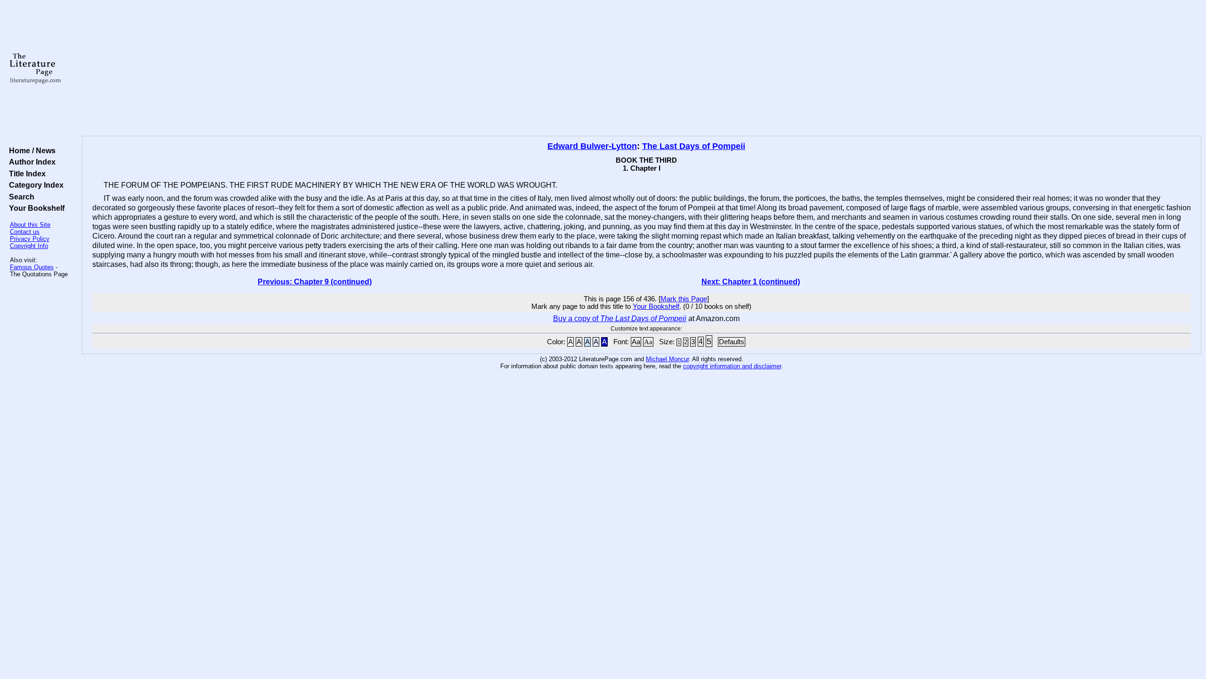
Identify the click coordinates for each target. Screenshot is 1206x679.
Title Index (25, 173)
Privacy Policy (29, 238)
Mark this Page (683, 299)
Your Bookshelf (35, 208)
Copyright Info (29, 245)
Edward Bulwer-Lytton (592, 146)
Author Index (30, 161)
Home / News (30, 150)
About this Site (30, 224)
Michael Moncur (667, 359)
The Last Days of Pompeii (693, 146)
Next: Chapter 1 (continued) (750, 282)
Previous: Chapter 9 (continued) (315, 282)
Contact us (25, 231)
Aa (636, 342)
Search (19, 196)
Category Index (34, 185)
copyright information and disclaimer (732, 366)
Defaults (731, 342)
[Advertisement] (641, 68)
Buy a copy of (619, 319)
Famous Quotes (32, 267)
